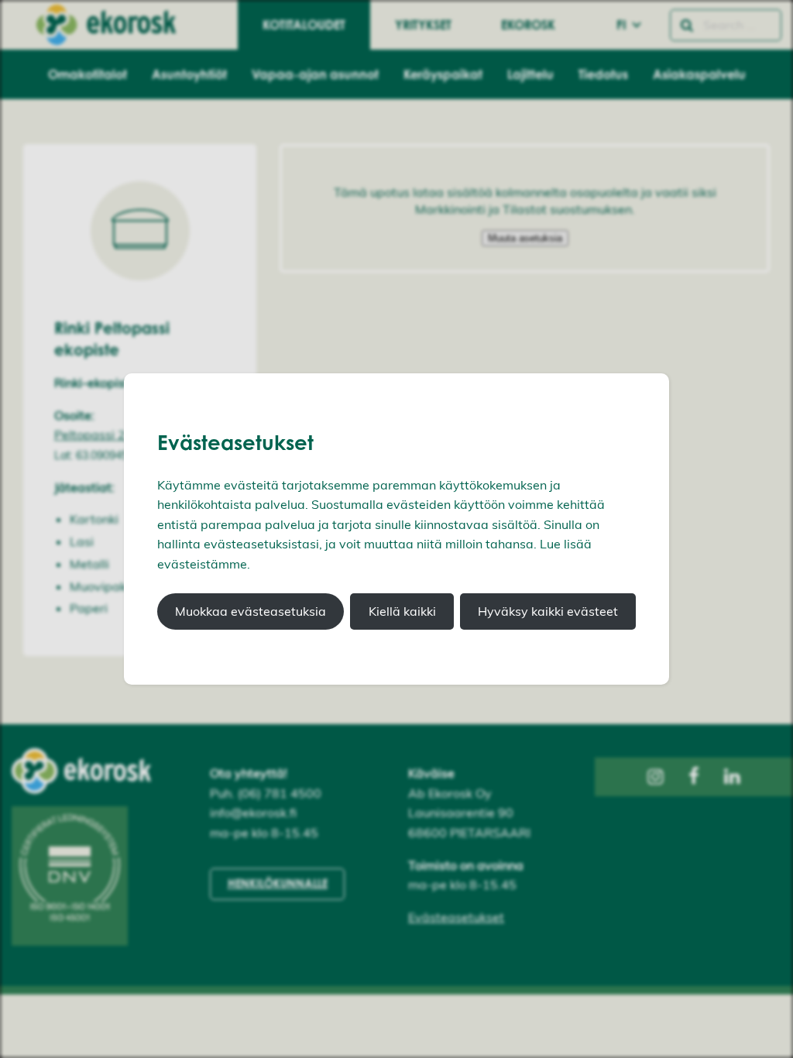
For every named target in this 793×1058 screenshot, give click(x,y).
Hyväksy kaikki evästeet (548, 611)
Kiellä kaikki (402, 611)
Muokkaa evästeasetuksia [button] (250, 611)
